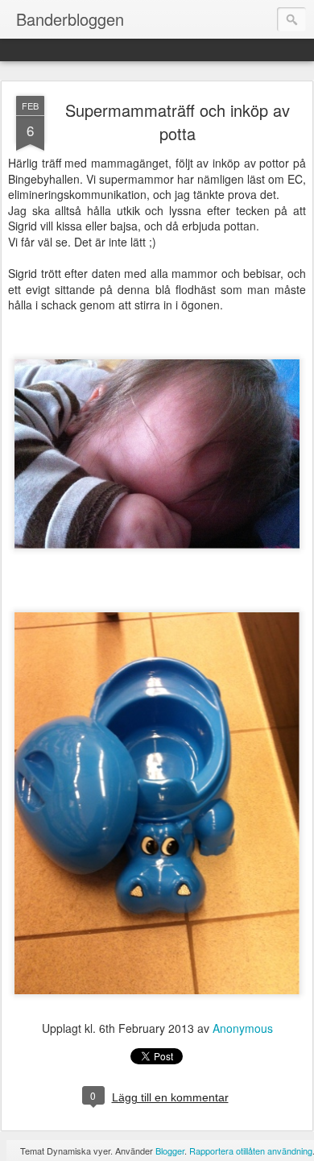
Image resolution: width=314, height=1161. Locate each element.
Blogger (169, 1150)
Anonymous (243, 1028)
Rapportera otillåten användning (250, 1150)
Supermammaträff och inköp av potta (177, 121)
